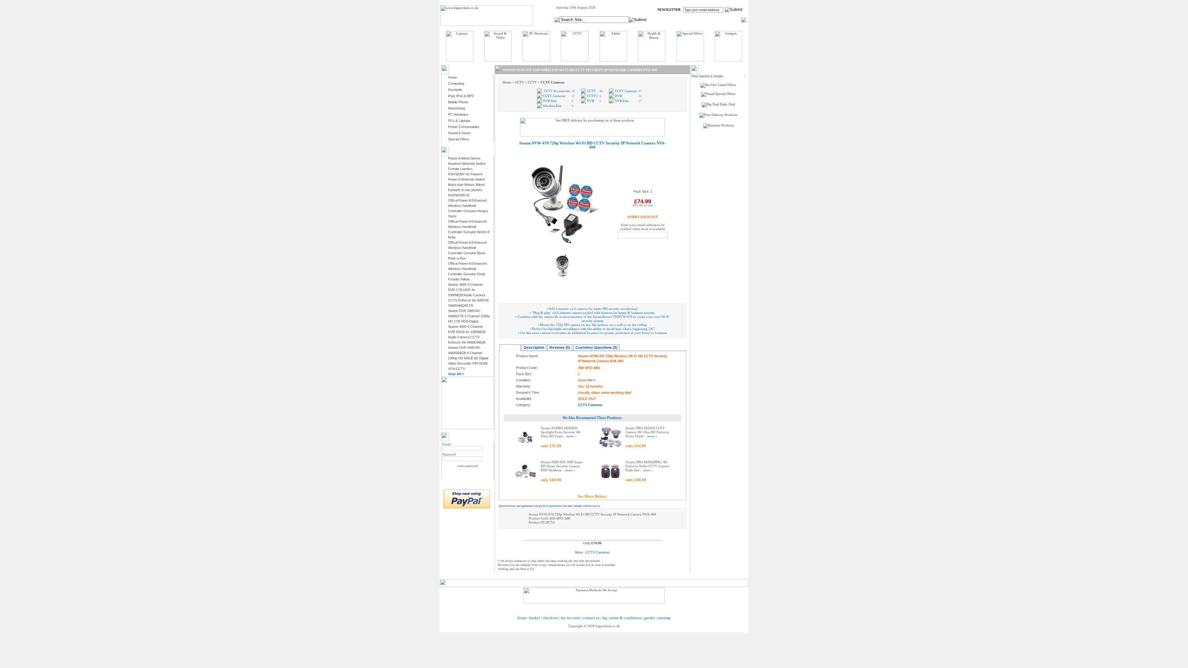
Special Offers (458, 139)
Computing (456, 83)
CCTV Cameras (552, 82)
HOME (666, 19)
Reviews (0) (559, 347)
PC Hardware (458, 114)
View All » (456, 374)
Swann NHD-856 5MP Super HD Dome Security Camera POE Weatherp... (562, 466)
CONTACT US (730, 19)
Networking (456, 108)
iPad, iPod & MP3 (461, 96)
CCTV (519, 82)
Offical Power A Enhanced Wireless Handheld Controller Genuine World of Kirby (468, 229)
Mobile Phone (458, 102)
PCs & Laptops (459, 120)
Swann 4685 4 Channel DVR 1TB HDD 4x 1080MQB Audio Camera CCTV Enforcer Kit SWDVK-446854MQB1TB (469, 295)
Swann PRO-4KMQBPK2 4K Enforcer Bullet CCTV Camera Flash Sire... (647, 466)
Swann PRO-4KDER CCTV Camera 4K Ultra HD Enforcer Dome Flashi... (647, 432)
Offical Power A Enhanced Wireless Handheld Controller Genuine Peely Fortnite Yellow (467, 271)
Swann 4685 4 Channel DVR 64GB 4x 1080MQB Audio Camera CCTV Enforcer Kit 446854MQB (466, 334)
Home (452, 77)
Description (534, 347)
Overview (510, 347)
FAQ (710, 19)
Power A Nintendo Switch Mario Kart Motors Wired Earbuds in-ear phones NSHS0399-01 (466, 187)
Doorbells (455, 90)
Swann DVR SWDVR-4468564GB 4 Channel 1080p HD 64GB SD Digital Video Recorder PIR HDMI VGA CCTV (468, 358)
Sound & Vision (459, 133)
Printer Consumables (464, 127)
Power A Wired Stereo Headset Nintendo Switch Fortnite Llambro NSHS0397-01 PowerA (467, 166)
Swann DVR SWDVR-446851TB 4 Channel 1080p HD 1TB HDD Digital (469, 316)
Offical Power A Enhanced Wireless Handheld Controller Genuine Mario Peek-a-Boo (467, 250)
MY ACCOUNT (689, 19)
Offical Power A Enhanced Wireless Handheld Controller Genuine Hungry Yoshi (468, 208)
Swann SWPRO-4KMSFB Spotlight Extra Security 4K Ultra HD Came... (560, 432)
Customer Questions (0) (596, 347)
